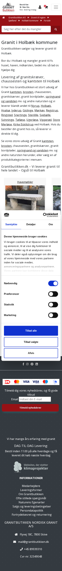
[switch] (53, 294)
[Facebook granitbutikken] (24, 364)
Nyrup (35, 106)
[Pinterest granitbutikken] (33, 364)
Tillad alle (31, 330)
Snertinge (20, 115)
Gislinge (28, 110)
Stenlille (33, 115)
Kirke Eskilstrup (23, 124)
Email (15, 399)
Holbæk (46, 106)
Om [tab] (51, 224)
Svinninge (7, 120)
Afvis (31, 353)
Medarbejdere (31, 486)
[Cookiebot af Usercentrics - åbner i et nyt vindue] (43, 215)
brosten (28, 92)
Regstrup (52, 110)
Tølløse (20, 120)
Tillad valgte (31, 341)
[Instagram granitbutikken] (28, 364)
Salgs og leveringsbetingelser (32, 506)
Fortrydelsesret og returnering (32, 514)
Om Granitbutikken (31, 494)
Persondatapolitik (31, 510)
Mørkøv (39, 110)
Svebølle (45, 115)
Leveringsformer (31, 490)
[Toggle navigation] (56, 7)
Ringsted (7, 115)
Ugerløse (32, 120)
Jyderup (16, 110)
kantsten (35, 81)
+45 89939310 (33, 549)
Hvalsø (5, 110)
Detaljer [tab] (31, 224)
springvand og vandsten (32, 150)
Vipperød (45, 120)
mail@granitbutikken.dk (33, 542)
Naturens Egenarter (32, 502)
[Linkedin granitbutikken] (37, 364)
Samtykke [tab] (11, 224)
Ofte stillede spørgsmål (31, 498)
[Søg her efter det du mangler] (55, 29)
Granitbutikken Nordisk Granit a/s (31, 524)
